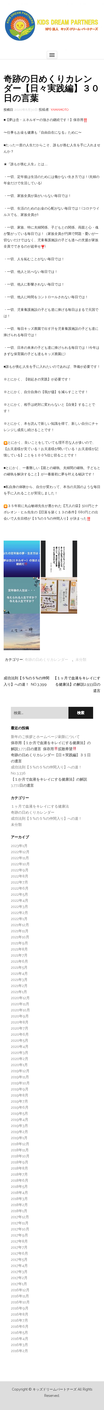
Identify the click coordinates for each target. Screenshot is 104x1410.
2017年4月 (19, 1265)
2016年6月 (20, 1326)
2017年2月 (19, 1278)
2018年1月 (19, 1211)
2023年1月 (19, 846)
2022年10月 (20, 864)
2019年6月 (20, 1107)
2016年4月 (19, 1338)
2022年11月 (20, 858)
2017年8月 (19, 1241)
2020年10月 (20, 1010)
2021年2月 (19, 986)
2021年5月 (19, 967)
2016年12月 (20, 1290)
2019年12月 (20, 1071)
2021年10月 (20, 937)
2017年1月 (19, 1284)
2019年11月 (20, 1077)
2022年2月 (19, 913)
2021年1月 (19, 992)
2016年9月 (20, 1308)
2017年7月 (19, 1247)
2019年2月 (19, 1132)
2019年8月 (19, 1095)
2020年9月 (20, 1016)
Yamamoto (60, 109)
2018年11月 (20, 1150)
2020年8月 (20, 1022)
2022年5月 (19, 894)
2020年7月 (19, 1028)
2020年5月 (19, 1040)
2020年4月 (20, 1046)
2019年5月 (19, 1113)
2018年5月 (19, 1186)
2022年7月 (19, 882)
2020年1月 (19, 1065)
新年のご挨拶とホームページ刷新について (45, 737)
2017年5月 (19, 1259)
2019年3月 (19, 1126)
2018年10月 (20, 1156)
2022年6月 (20, 888)
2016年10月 (20, 1302)
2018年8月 (19, 1168)
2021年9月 (19, 943)
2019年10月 (20, 1083)
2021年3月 (19, 979)
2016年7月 (19, 1320)
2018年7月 (19, 1174)
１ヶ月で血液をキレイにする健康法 (40, 806)
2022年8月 (19, 876)
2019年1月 (19, 1138)
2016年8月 (19, 1314)
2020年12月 (20, 998)
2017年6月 (19, 1253)
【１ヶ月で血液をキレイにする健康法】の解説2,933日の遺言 (76, 684)
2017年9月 (19, 1235)
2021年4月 (19, 973)
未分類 (80, 659)
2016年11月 (20, 1296)
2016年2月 (19, 1351)
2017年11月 (20, 1223)
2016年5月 (19, 1332)
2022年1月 (19, 919)
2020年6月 (20, 1034)
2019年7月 (19, 1101)
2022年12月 (20, 852)
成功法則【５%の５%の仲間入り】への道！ (46, 818)
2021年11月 (20, 931)
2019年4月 (19, 1119)
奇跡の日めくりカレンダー (46, 659)
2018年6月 (19, 1180)
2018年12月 (20, 1144)
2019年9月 (20, 1089)
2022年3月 (19, 906)
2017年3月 (19, 1272)
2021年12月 (20, 925)
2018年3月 (19, 1199)
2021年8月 (19, 949)
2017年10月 (20, 1229)
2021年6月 (19, 961)
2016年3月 (19, 1345)
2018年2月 (19, 1205)
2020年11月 (20, 1004)
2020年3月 (19, 1053)
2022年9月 (20, 870)
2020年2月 (19, 1059)
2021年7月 (19, 955)
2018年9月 (19, 1162)
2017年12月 (20, 1217)
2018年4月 (19, 1192)
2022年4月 (19, 900)
